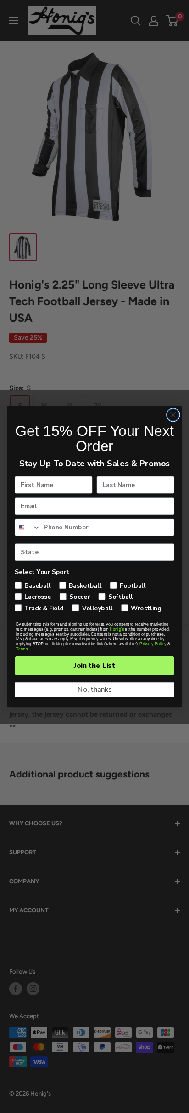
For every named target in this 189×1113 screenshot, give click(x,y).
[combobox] (27, 527)
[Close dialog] (173, 414)
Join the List (94, 665)
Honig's (117, 629)
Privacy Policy (152, 643)
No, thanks (95, 689)
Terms (22, 648)
